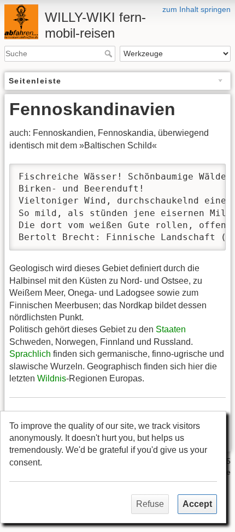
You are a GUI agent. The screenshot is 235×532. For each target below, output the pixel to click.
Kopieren (196, 173)
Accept (197, 504)
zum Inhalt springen (196, 9)
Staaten (171, 329)
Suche (109, 53)
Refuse (150, 504)
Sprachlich (30, 353)
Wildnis (51, 378)
